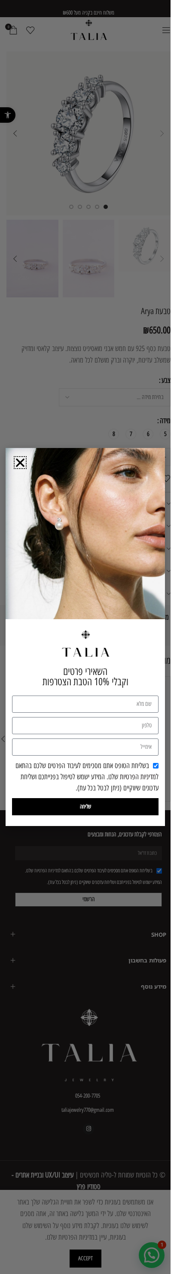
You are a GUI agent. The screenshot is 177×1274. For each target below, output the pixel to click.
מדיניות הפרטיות (138, 776)
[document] (85, 637)
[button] (20, 463)
